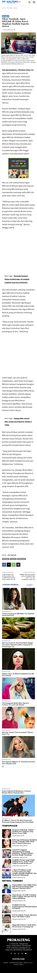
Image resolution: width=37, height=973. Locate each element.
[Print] (18, 565)
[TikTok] (18, 953)
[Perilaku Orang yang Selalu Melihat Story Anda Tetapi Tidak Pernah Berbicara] (6, 863)
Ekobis (15, 8)
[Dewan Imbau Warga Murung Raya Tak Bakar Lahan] (6, 918)
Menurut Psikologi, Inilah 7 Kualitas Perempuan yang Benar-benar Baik (23, 831)
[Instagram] (15, 953)
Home (4, 8)
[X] (9, 565)
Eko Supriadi (12, 555)
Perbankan (6, 559)
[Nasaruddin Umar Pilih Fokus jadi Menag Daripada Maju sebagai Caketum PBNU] (6, 888)
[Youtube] (25, 953)
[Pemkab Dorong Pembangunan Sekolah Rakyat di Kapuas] (6, 908)
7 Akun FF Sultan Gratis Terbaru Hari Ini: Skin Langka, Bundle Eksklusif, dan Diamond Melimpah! (24, 872)
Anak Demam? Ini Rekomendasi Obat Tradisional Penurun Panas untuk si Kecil (8, 577)
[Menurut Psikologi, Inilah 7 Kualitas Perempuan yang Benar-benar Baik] (6, 833)
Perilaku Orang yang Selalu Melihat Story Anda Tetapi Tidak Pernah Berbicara (23, 861)
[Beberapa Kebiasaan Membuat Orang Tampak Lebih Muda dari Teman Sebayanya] (6, 843)
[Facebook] (4, 565)
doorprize (13, 559)
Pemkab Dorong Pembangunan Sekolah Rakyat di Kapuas (24, 906)
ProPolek (9, 8)
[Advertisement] (18, 250)
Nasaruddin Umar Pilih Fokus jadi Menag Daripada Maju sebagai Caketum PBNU (24, 886)
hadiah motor (21, 559)
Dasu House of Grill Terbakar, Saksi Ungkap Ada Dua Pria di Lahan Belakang (24, 896)
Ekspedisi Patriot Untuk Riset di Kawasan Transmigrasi (24, 926)
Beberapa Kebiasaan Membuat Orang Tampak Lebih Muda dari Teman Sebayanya (24, 841)
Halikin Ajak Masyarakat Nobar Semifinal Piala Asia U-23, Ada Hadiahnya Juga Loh (27, 577)
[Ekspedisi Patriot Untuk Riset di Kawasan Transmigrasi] (6, 928)
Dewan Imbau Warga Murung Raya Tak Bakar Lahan (24, 916)
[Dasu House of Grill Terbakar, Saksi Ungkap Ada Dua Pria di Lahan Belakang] (6, 898)
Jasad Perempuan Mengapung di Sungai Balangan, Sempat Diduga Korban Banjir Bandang (22, 852)
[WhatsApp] (14, 565)
